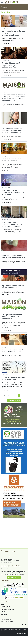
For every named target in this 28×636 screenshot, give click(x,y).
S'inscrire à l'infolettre (14, 400)
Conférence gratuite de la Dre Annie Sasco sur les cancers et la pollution (13, 131)
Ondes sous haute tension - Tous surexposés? (13, 378)
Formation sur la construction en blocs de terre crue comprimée (12, 224)
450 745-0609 (6, 554)
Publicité (3, 611)
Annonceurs (4, 614)
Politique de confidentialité (7, 621)
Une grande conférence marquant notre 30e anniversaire (12, 317)
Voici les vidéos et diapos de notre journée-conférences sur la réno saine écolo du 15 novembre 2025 (14, 98)
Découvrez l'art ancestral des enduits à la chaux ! (12, 351)
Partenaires (4, 613)
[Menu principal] (2, 2)
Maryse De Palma (5, 607)
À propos (3, 604)
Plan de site (4, 618)
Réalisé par (19, 633)
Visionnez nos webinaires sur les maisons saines (12, 160)
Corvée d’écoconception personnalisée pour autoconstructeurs (12, 65)
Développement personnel (7, 609)
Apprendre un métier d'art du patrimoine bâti (13, 287)
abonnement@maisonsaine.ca (10, 556)
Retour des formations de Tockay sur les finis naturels (13, 257)
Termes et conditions (6, 619)
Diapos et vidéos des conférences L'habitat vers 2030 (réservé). (13, 192)
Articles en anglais (5, 606)
